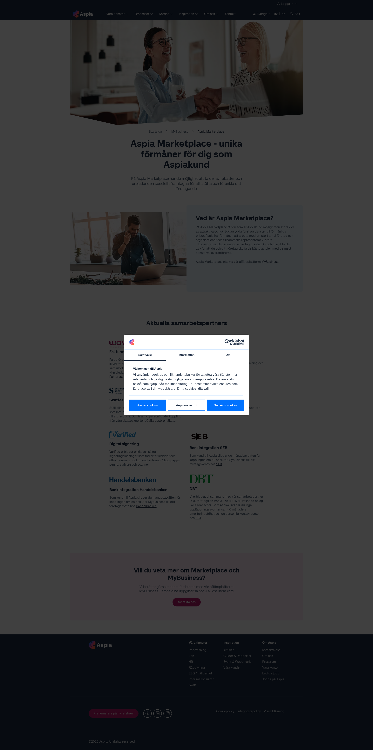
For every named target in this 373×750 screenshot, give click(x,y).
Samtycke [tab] (145, 354)
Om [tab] (228, 354)
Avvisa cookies (147, 405)
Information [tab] (186, 354)
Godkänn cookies (225, 405)
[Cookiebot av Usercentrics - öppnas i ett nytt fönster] (227, 342)
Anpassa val (184, 405)
